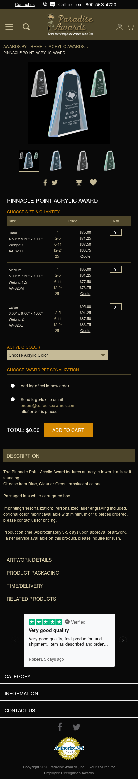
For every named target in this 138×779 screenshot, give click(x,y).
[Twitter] (76, 727)
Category (17, 676)
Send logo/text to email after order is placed (48, 405)
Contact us (25, 4)
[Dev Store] (71, 23)
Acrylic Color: (24, 347)
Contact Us (20, 710)
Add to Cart (68, 430)
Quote (85, 256)
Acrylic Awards (67, 46)
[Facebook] (60, 726)
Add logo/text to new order (45, 385)
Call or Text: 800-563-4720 (87, 4)
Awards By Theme (22, 46)
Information (21, 693)
